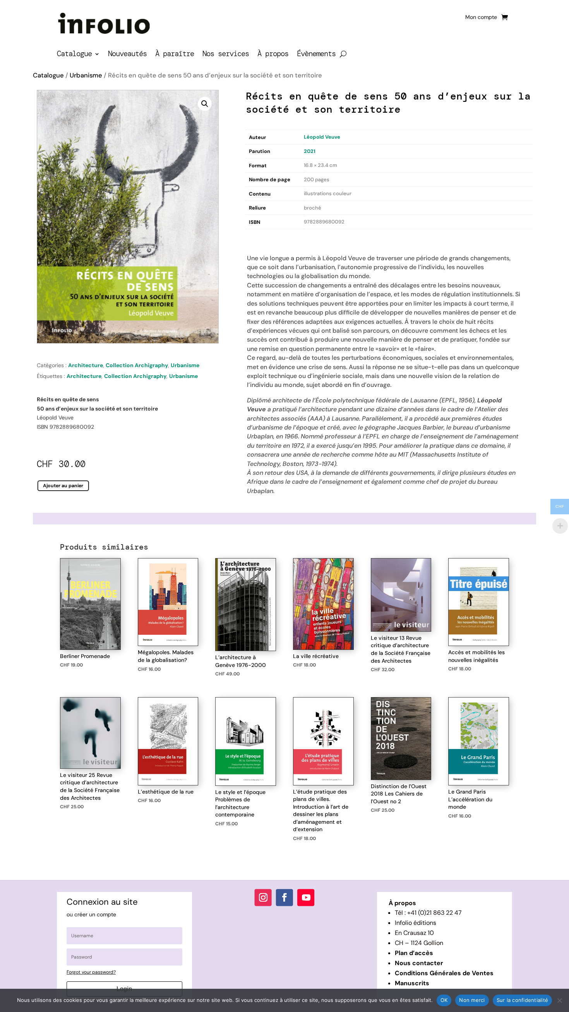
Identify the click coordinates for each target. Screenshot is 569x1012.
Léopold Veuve (322, 137)
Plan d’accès (414, 953)
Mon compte (481, 17)
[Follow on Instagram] (263, 897)
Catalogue (74, 54)
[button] (205, 104)
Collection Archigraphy (137, 365)
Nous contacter (419, 963)
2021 (309, 151)
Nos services (225, 54)
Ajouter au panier (63, 486)
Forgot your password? (91, 972)
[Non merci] (559, 1000)
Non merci (472, 1000)
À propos (272, 54)
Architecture (85, 365)
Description (261, 237)
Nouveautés (127, 54)
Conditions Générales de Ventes (444, 973)
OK (444, 1000)
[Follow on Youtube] (305, 897)
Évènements (316, 54)
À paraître (174, 54)
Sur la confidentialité (522, 1000)
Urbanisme (86, 75)
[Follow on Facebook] (284, 897)
